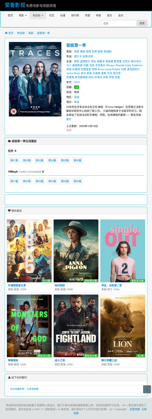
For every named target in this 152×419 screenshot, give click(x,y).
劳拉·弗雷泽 (98, 61)
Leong (107, 69)
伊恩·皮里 (114, 77)
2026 (23, 289)
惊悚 (88, 51)
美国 (76, 51)
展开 (68, 119)
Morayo (110, 65)
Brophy (116, 69)
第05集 (65, 160)
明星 (98, 15)
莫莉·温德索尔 (82, 61)
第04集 (52, 160)
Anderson (137, 65)
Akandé (120, 65)
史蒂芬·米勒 (101, 77)
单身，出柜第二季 (111, 285)
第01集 (14, 160)
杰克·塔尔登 (114, 73)
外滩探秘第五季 (17, 285)
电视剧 (37, 15)
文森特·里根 (99, 73)
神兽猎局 (13, 360)
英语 (76, 102)
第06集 (78, 160)
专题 (87, 15)
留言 (109, 15)
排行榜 (75, 15)
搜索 (142, 23)
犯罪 (94, 51)
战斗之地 (60, 360)
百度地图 (135, 409)
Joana (69, 73)
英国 (76, 97)
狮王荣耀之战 (109, 360)
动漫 (62, 15)
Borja (77, 73)
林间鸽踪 (60, 285)
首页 (10, 15)
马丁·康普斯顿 (74, 65)
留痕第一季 (43, 33)
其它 (109, 289)
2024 (117, 289)
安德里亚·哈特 (89, 69)
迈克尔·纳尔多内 (132, 61)
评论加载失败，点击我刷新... (25, 389)
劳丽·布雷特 (73, 69)
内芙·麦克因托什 (130, 69)
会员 (120, 15)
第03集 (40, 160)
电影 (22, 15)
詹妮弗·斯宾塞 (113, 61)
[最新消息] (147, 389)
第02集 (27, 160)
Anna (101, 69)
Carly (128, 65)
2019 (77, 82)
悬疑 (82, 51)
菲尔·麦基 (86, 73)
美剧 (30, 33)
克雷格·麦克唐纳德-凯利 (80, 77)
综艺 (51, 15)
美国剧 (107, 51)
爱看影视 (15, 5)
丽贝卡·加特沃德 (83, 56)
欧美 (100, 51)
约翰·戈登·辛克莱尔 (94, 65)
